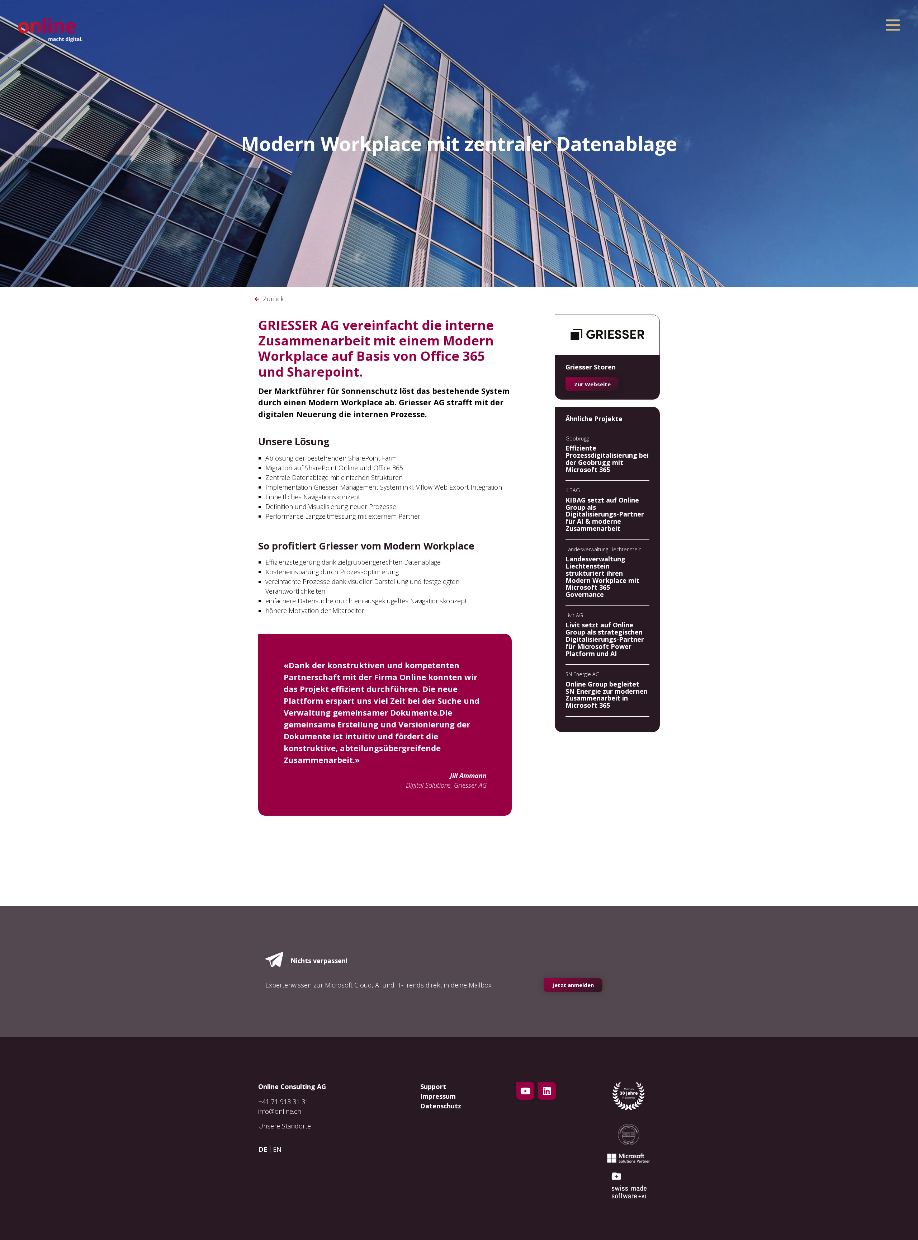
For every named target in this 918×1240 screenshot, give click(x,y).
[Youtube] (525, 1091)
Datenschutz (440, 1106)
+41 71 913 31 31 (283, 1101)
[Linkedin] (547, 1091)
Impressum (438, 1096)
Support (433, 1086)
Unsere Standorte (284, 1126)
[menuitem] (265, 1149)
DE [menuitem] (263, 1149)
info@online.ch (279, 1111)
